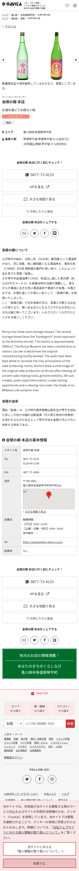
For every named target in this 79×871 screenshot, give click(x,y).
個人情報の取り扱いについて (36, 800)
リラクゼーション (59, 742)
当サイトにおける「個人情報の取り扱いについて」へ (39, 849)
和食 (16, 738)
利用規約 (10, 800)
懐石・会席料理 (38, 738)
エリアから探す (15, 708)
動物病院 (8, 750)
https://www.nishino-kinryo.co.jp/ (43, 542)
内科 (50, 746)
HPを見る (37, 186)
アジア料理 (25, 742)
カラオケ (22, 746)
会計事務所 (21, 750)
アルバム (10, 26)
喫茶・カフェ (41, 742)
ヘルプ (65, 793)
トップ (5, 14)
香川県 (14, 14)
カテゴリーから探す (63, 708)
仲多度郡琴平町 (28, 14)
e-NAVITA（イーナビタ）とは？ (21, 793)
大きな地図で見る (42, 199)
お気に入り (50, 793)
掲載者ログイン (13, 757)
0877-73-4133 (42, 174)
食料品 (14, 18)
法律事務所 (35, 750)
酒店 (23, 18)
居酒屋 (7, 738)
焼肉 (51, 738)
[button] (49, 495)
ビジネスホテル (37, 746)
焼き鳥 (24, 738)
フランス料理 (10, 742)
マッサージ (9, 746)
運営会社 (63, 800)
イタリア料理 (62, 738)
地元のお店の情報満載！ (39, 664)
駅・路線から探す (39, 708)
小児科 (59, 746)
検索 (70, 723)
